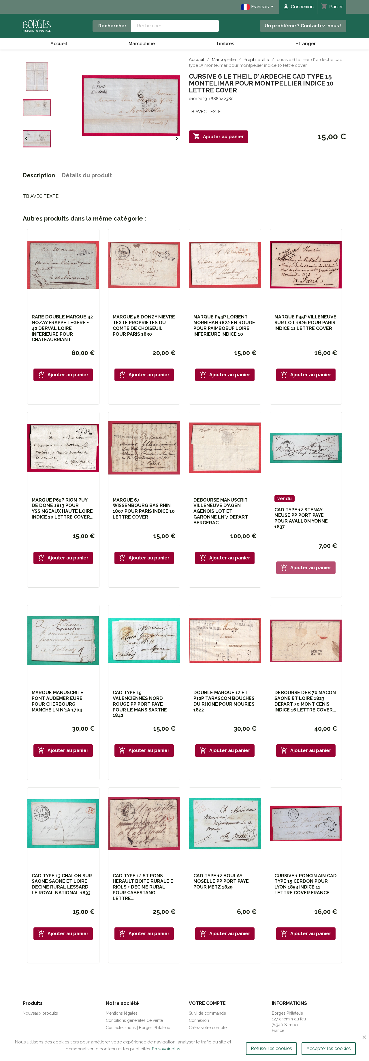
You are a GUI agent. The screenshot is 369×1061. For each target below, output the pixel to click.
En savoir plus (166, 1048)
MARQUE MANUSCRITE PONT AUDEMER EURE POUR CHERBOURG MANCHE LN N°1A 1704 (57, 701)
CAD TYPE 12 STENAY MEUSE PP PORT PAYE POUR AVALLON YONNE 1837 (301, 518)
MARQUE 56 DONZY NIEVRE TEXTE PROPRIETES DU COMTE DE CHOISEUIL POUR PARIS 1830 (144, 325)
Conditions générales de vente (134, 1020)
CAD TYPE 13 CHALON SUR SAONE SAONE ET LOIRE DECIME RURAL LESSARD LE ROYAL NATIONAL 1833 (62, 884)
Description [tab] (39, 175)
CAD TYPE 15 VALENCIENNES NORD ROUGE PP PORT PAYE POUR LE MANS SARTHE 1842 (140, 704)
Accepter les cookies (328, 1048)
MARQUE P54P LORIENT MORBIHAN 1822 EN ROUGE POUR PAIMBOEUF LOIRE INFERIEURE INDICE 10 (224, 325)
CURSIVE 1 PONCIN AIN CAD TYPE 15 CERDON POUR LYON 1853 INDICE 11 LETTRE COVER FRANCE (305, 884)
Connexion (199, 1020)
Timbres (225, 43)
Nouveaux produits (40, 1013)
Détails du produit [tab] (87, 175)
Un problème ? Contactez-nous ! (303, 26)
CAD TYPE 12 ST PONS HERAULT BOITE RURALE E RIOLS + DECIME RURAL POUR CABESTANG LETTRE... (143, 887)
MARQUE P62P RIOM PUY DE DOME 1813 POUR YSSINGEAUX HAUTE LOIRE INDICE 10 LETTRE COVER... (62, 508)
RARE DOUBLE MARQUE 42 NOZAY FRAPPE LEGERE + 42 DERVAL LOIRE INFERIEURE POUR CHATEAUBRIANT (62, 328)
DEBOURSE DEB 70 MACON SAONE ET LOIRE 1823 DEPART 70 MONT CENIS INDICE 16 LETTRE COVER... (305, 701)
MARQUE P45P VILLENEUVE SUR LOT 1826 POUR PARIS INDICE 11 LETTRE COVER (305, 322)
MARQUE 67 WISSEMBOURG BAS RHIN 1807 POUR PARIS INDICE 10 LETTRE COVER (144, 508)
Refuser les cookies (271, 1048)
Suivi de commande (207, 1013)
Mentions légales (122, 1013)
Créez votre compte (208, 1027)
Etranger (305, 43)
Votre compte (207, 1003)
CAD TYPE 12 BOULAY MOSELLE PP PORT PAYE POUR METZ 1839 (221, 881)
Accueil (58, 43)
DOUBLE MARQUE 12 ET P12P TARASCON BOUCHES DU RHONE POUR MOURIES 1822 (224, 701)
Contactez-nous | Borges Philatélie (138, 1027)
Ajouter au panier (218, 136)
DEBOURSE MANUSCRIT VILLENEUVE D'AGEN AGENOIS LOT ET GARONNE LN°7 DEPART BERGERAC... (220, 511)
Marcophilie (142, 43)
